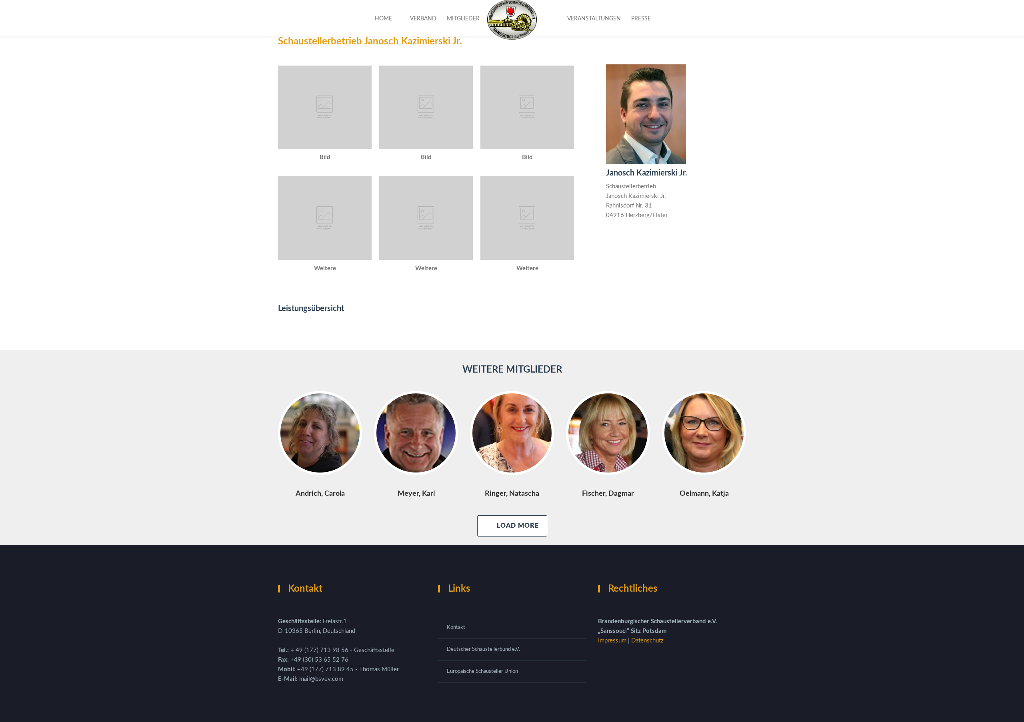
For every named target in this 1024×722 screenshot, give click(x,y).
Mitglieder (463, 19)
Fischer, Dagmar (608, 493)
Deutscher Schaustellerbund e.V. (483, 649)
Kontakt (456, 627)
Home (383, 19)
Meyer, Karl (416, 493)
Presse (641, 19)
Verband (423, 19)
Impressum (613, 641)
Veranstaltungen (594, 19)
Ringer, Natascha (512, 493)
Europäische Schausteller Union (482, 671)
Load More (518, 526)
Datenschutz (647, 641)
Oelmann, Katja (704, 493)
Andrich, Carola (320, 493)
